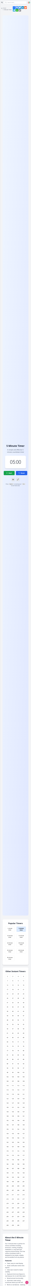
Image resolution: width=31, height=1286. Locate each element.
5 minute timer (21, 929)
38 (23, 1007)
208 (18, 1190)
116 (18, 1090)
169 (23, 1146)
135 (13, 1111)
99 (12, 1072)
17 (7, 989)
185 (23, 1164)
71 (18, 1042)
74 (12, 1046)
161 (23, 1138)
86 (12, 1059)
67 (18, 1037)
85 (7, 1059)
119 (13, 1094)
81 (7, 1055)
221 (23, 1203)
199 (13, 1181)
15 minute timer (21, 936)
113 (23, 1085)
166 (7, 1146)
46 (18, 1015)
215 (13, 1199)
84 (23, 1055)
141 (23, 1116)
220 (18, 1203)
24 (18, 994)
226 (7, 1212)
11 (23, 981)
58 (18, 1029)
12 (7, 985)
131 (13, 1107)
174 (7, 1155)
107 (13, 1081)
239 (13, 1225)
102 (7, 1077)
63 (18, 1033)
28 (18, 998)
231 (13, 1216)
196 (18, 1177)
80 (23, 1050)
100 (18, 1072)
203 (13, 1186)
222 (7, 1208)
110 (7, 1085)
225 (23, 1208)
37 (18, 1007)
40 (12, 1011)
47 (23, 1015)
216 (18, 1199)
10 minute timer (10, 936)
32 (12, 1002)
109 (23, 1081)
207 (13, 1190)
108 (18, 1081)
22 (7, 994)
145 (23, 1120)
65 (7, 1037)
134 (7, 1111)
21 (23, 989)
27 (12, 998)
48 (7, 1020)
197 (23, 1177)
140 (18, 1116)
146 (7, 1125)
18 (12, 989)
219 (13, 1203)
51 (23, 1020)
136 (18, 1111)
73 (7, 1046)
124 (18, 1098)
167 (13, 1146)
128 (18, 1103)
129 (23, 1103)
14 (18, 985)
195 (13, 1177)
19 (18, 989)
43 (7, 1015)
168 (18, 1146)
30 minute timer (21, 943)
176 (18, 1155)
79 (18, 1050)
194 (7, 1177)
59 (23, 1029)
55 (23, 1024)
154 (7, 1133)
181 (23, 1160)
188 (18, 1168)
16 (23, 985)
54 (18, 1024)
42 (23, 1011)
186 (7, 1168)
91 (12, 1063)
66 (12, 1037)
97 (23, 1068)
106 (7, 1081)
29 (23, 998)
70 (12, 1042)
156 (18, 1133)
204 (18, 1186)
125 (23, 1098)
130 (7, 1107)
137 (23, 1111)
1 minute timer (9, 929)
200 (18, 1181)
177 (23, 1155)
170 (7, 1151)
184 (18, 1164)
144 (18, 1120)
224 (18, 1208)
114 (7, 1090)
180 (18, 1160)
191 (13, 1173)
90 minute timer (10, 958)
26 (7, 998)
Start (10, 473)
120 (18, 1094)
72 (23, 1042)
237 (23, 1221)
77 (7, 1050)
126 (7, 1103)
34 (23, 1002)
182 (7, 1164)
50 (18, 1020)
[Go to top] (26, 1282)
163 (13, 1142)
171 (13, 1151)
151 (13, 1129)
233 (23, 1216)
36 (12, 1007)
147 (13, 1125)
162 (7, 1142)
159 (13, 1138)
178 (7, 1160)
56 (7, 1029)
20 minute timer (10, 943)
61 (7, 1033)
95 (12, 1068)
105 (23, 1077)
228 (18, 1212)
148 (18, 1125)
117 (23, 1090)
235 (13, 1221)
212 (18, 1194)
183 (13, 1164)
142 (7, 1120)
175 (13, 1155)
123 (13, 1098)
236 (18, 1221)
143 (13, 1120)
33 (18, 1002)
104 (18, 1077)
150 (7, 1129)
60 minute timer (21, 951)
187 (13, 1168)
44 (12, 1015)
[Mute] (13, 479)
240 (18, 1225)
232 (18, 1216)
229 (23, 1212)
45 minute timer (10, 951)
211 (13, 1194)
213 (23, 1194)
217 (23, 1199)
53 (12, 1024)
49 (12, 1020)
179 (13, 1160)
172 (18, 1151)
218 (7, 1203)
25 (23, 994)
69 (7, 1042)
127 (13, 1103)
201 (23, 1181)
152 (18, 1129)
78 (12, 1050)
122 (7, 1098)
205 (23, 1186)
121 (23, 1094)
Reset (23, 473)
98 (7, 1072)
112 (18, 1085)
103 (13, 1077)
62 (12, 1033)
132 (18, 1107)
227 (13, 1212)
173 (23, 1151)
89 (7, 1063)
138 (7, 1116)
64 (23, 1033)
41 (18, 1011)
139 (13, 1116)
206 (7, 1190)
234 (7, 1221)
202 (7, 1186)
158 (7, 1138)
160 (18, 1138)
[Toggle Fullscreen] (18, 479)
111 (13, 1085)
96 (18, 1068)
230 (7, 1216)
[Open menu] (2, 2)
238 (7, 1225)
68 (23, 1037)
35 (7, 1007)
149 (23, 1125)
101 (23, 1072)
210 (7, 1194)
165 (23, 1142)
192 (18, 1173)
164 (18, 1142)
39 (7, 1011)
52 (7, 1024)
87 (18, 1059)
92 (18, 1063)
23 (12, 994)
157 (23, 1133)
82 (12, 1055)
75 (18, 1046)
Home (4, 8)
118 (7, 1094)
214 (7, 1199)
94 (7, 1068)
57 (12, 1029)
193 (23, 1173)
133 (23, 1107)
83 (18, 1055)
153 (23, 1129)
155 (13, 1133)
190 (7, 1173)
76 (23, 1046)
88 (23, 1059)
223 (13, 1208)
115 (13, 1090)
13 (12, 985)
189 (23, 1168)
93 (23, 1063)
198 (7, 1181)
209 (23, 1190)
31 (7, 1002)
